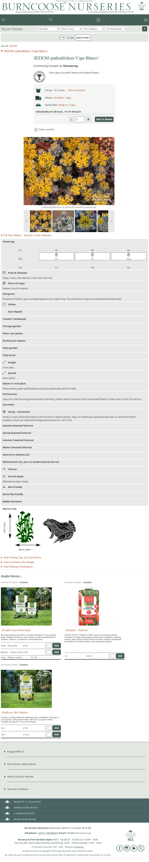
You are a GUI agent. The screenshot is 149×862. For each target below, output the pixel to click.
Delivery (48, 97)
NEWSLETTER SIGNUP (26, 807)
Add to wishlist (44, 129)
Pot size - (49, 90)
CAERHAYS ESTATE (24, 813)
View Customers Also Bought (18, 562)
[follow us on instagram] (127, 850)
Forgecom (79, 847)
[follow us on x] (141, 850)
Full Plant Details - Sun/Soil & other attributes (27, 235)
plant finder (82, 37)
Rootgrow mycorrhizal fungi (16, 630)
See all (4, 46)
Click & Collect (51, 105)
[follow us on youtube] (134, 850)
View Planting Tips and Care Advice (22, 557)
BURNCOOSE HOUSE (25, 819)
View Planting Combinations (18, 566)
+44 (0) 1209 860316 (48, 833)
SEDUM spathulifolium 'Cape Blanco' (26, 51)
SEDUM (13, 46)
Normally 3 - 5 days (62, 97)
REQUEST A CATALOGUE (27, 801)
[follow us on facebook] (119, 850)
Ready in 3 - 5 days (67, 105)
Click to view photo (76, 90)
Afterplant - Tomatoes (76, 630)
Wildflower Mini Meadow (15, 712)
